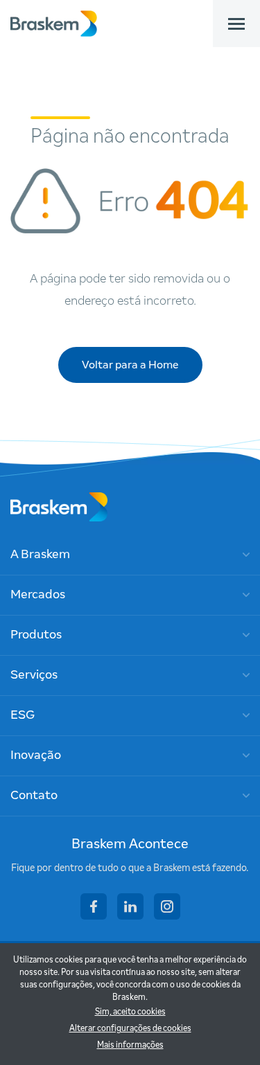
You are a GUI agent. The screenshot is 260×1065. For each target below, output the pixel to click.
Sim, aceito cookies (130, 1012)
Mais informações (130, 1045)
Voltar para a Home (130, 364)
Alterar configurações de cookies (130, 1029)
